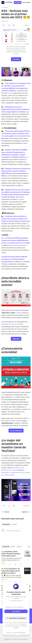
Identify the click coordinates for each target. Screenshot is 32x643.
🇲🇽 (2, 168)
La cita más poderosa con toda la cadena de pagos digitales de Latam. (11, 559)
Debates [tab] (19, 546)
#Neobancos (9, 213)
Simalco (19, 313)
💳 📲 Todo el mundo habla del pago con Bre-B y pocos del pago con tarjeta (11, 576)
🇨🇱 (2, 216)
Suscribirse (17, 2)
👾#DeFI (4, 235)
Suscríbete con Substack (17, 618)
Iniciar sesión (26, 2)
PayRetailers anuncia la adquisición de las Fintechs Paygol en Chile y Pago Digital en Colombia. (15, 109)
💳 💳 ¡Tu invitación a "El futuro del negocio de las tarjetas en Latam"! (10, 571)
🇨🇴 (2, 83)
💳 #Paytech (6, 80)
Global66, (4, 324)
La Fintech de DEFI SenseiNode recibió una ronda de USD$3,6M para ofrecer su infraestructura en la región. (15, 240)
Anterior (6, 512)
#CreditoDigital (10, 128)
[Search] (29, 546)
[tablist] (9, 524)
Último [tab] (13, 546)
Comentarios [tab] (6, 524)
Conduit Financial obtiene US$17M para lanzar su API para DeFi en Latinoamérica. (14, 259)
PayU (9, 93)
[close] (26, 584)
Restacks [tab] (14, 524)
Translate (5, 7)
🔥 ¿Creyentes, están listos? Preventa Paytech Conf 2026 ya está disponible (10, 554)
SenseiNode (16, 245)
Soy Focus (12, 324)
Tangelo (21, 199)
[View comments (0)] (9, 25)
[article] (16, 557)
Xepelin (20, 324)
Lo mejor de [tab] (5, 546)
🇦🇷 (2, 238)
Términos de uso (22, 622)
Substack (7, 639)
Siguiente (25, 512)
